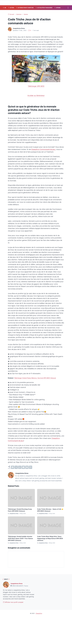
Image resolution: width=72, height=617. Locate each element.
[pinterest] (27, 467)
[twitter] (16, 467)
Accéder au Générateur (36, 95)
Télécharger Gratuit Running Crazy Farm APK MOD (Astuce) (20, 510)
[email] (30, 467)
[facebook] (12, 467)
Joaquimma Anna (16, 583)
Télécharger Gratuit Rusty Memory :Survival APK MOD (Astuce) (35, 378)
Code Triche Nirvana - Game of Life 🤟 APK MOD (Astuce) (50, 510)
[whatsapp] (19, 467)
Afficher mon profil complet (13, 602)
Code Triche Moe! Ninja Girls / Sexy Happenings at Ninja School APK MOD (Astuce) (50, 538)
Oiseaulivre (39, 613)
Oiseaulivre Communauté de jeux (43, 149)
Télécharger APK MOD (36, 86)
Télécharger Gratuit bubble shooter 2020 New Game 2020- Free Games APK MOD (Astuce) (20, 538)
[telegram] (23, 467)
